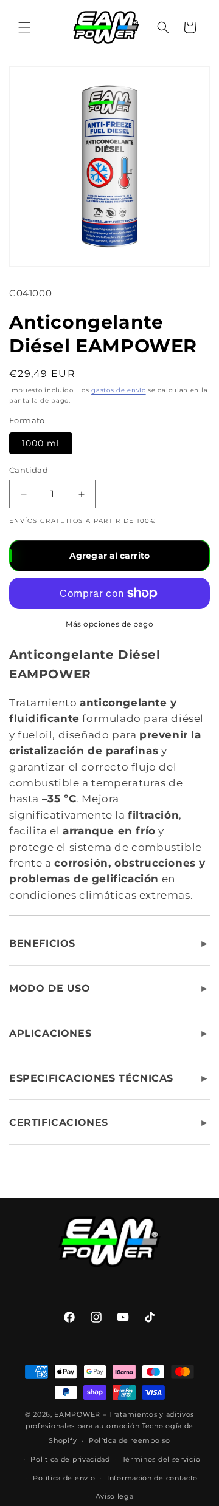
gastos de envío (118, 390)
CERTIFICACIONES (58, 1122)
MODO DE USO (50, 988)
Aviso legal (116, 1496)
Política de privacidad (69, 1459)
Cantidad (28, 470)
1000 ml (41, 443)
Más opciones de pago (109, 624)
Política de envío (64, 1478)
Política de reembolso (129, 1440)
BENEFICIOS (42, 943)
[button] (24, 27)
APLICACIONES (50, 1033)
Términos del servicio (161, 1459)
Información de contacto (152, 1478)
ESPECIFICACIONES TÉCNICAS (91, 1078)
